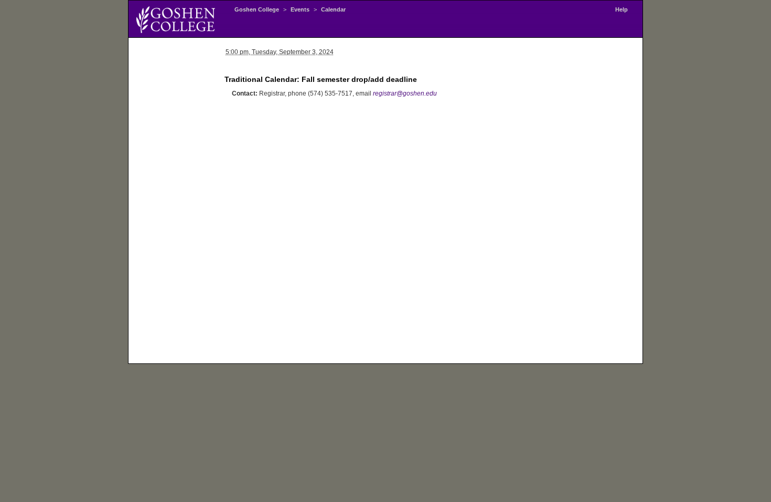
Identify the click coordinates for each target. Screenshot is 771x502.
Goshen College (256, 9)
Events (300, 9)
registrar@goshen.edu (405, 93)
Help (621, 9)
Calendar (333, 9)
